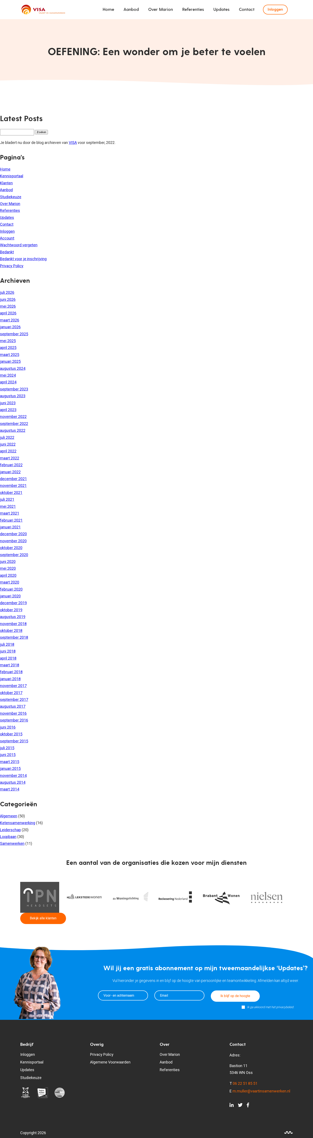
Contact (246, 9)
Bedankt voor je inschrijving (23, 259)
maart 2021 (9, 513)
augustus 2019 (12, 616)
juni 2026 (8, 299)
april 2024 (8, 382)
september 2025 (14, 334)
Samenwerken (12, 843)
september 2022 (14, 423)
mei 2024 (8, 375)
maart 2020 (9, 582)
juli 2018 (7, 644)
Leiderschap (10, 830)
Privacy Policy (11, 266)
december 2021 (13, 478)
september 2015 (14, 741)
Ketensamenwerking (17, 823)
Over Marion (160, 9)
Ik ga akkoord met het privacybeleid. (270, 1007)
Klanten (6, 183)
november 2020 (13, 541)
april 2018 (8, 658)
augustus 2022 (12, 430)
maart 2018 (9, 665)
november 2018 (13, 623)
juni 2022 (8, 444)
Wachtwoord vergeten (18, 245)
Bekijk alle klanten (43, 918)
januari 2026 (10, 327)
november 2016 (13, 713)
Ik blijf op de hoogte (235, 996)
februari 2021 (11, 520)
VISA (73, 142)
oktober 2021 (11, 492)
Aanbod (131, 9)
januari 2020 (10, 596)
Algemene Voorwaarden (110, 1062)
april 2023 (8, 410)
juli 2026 (7, 292)
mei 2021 (8, 506)
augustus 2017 (12, 706)
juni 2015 (8, 754)
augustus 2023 (12, 396)
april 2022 (8, 451)
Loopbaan (8, 836)
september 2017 (14, 699)
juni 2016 (8, 727)
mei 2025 (8, 341)
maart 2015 (9, 761)
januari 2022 (10, 472)
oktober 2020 (11, 547)
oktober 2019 (11, 610)
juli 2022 (7, 437)
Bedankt (7, 252)
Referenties (193, 9)
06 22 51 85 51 (245, 1083)
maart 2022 (9, 458)
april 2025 (8, 347)
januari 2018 (10, 679)
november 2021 (13, 485)
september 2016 (14, 720)
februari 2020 (11, 589)
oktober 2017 (11, 692)
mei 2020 (8, 568)
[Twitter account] (240, 1106)
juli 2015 (7, 748)
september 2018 (14, 637)
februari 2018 (11, 672)
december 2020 (13, 534)
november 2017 (13, 685)
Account (7, 238)
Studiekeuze (10, 197)
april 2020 (8, 575)
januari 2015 (10, 768)
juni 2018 (8, 651)
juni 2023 (8, 403)
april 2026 (8, 313)
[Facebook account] (248, 1106)
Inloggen (275, 9)
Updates (221, 9)
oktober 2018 (11, 630)
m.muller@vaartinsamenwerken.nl (261, 1091)
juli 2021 (7, 499)
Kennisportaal (11, 176)
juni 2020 (8, 561)
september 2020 (14, 554)
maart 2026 (9, 320)
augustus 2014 (12, 782)
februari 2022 (11, 465)
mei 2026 (8, 306)
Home (108, 9)
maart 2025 (9, 354)
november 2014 (13, 775)
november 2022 (13, 416)
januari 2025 (10, 361)
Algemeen (8, 816)
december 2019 (13, 603)
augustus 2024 (12, 368)
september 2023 (14, 389)
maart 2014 (9, 789)
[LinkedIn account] (232, 1106)
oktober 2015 (11, 734)
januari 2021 (10, 527)
